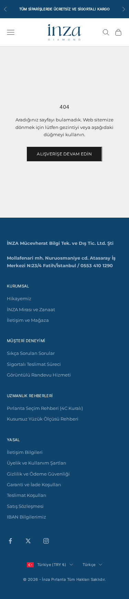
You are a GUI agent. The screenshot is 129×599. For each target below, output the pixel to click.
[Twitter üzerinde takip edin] (28, 540)
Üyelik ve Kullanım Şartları (36, 463)
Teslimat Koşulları (26, 495)
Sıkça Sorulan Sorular (31, 353)
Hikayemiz (19, 298)
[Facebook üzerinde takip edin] (10, 540)
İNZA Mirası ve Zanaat (31, 309)
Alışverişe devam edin (64, 153)
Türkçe (89, 564)
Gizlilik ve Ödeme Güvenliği (38, 474)
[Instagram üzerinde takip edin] (46, 540)
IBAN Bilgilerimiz (26, 517)
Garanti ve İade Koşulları (34, 484)
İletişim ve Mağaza (28, 320)
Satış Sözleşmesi (25, 506)
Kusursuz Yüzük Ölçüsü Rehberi (42, 419)
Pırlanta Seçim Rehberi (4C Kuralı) (45, 408)
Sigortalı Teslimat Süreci (34, 364)
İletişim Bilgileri (25, 452)
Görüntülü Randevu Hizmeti (39, 375)
